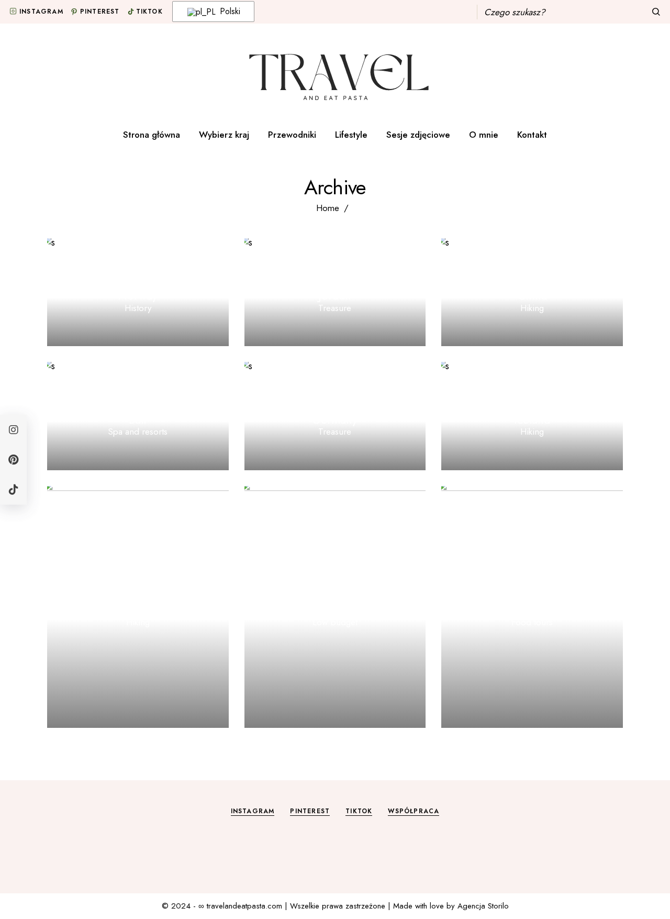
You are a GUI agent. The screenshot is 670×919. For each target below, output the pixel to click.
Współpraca (413, 811)
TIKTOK (358, 811)
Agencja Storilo (483, 906)
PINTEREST (310, 811)
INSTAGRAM (253, 811)
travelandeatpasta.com (244, 906)
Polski (228, 11)
